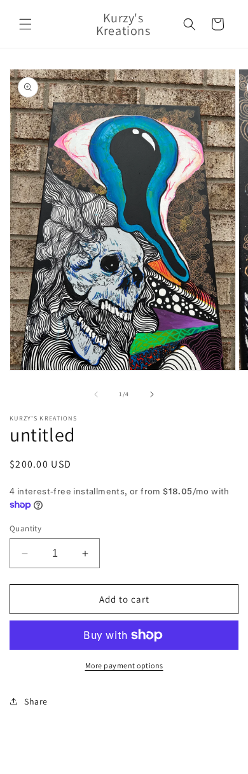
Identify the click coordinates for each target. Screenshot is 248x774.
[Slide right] (152, 394)
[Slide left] (96, 394)
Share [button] (36, 701)
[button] (25, 24)
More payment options (124, 665)
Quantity (25, 528)
